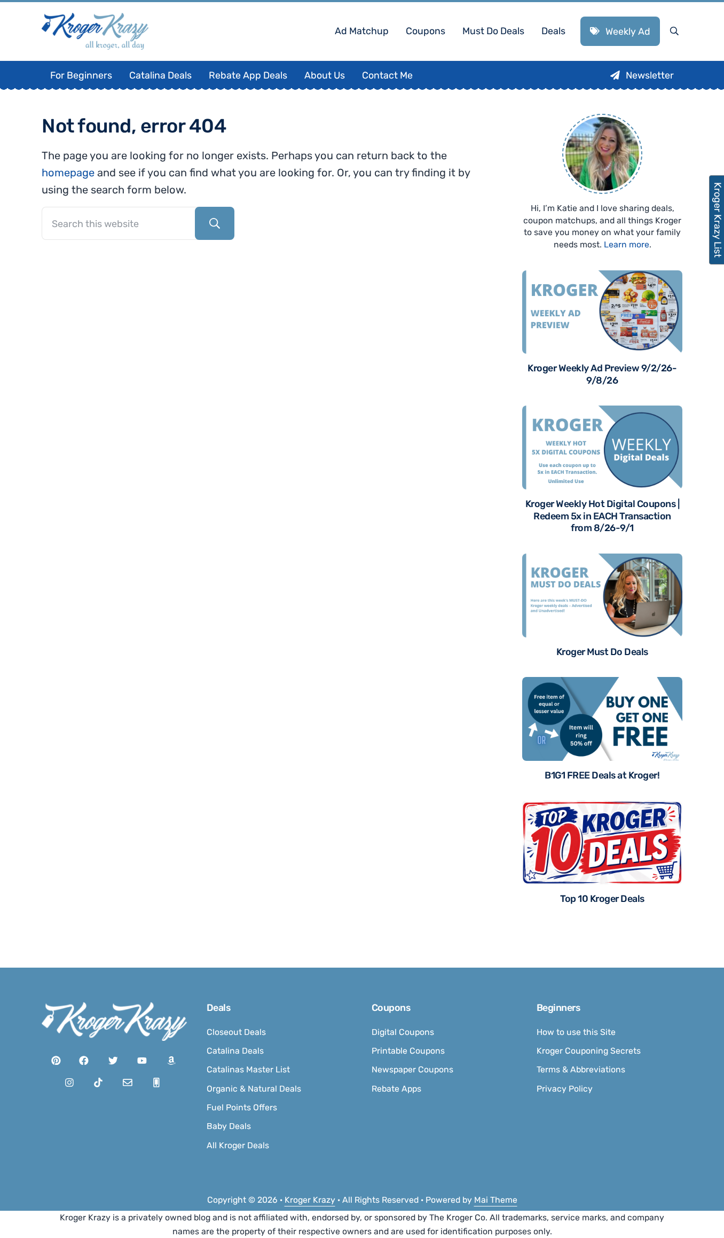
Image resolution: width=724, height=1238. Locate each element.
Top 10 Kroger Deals (602, 898)
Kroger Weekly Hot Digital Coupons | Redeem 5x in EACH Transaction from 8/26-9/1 (602, 515)
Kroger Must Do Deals (602, 651)
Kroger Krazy (310, 1200)
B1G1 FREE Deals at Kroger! (602, 775)
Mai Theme (495, 1200)
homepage (68, 172)
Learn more (626, 244)
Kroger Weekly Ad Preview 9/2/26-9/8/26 (602, 374)
